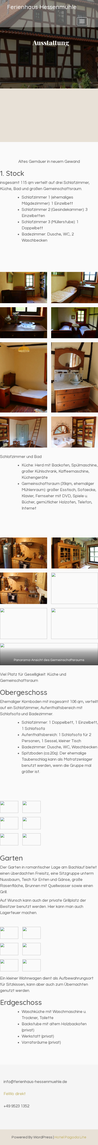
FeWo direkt (15, 1094)
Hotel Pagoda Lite (70, 1137)
